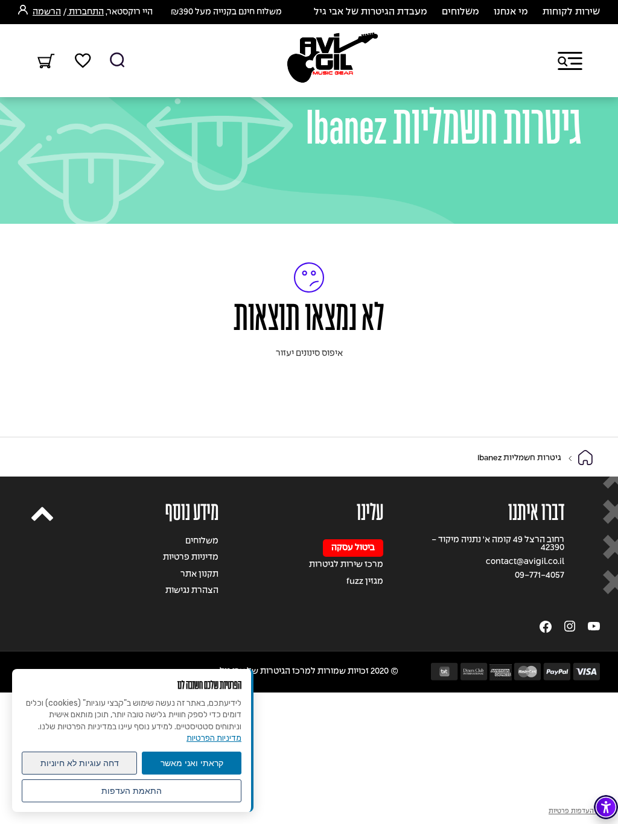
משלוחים (460, 12)
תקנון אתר (199, 574)
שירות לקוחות (571, 12)
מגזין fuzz (364, 582)
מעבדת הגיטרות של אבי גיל (370, 12)
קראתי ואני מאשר (192, 763)
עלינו (370, 512)
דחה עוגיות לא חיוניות (79, 763)
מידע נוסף (191, 512)
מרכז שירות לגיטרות (346, 565)
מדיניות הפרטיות (213, 738)
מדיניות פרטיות (190, 558)
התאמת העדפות (131, 791)
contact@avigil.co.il (525, 562)
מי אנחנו (511, 12)
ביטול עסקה (353, 548)
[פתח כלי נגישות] (606, 807)
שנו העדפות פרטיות (577, 811)
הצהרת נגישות (191, 591)
